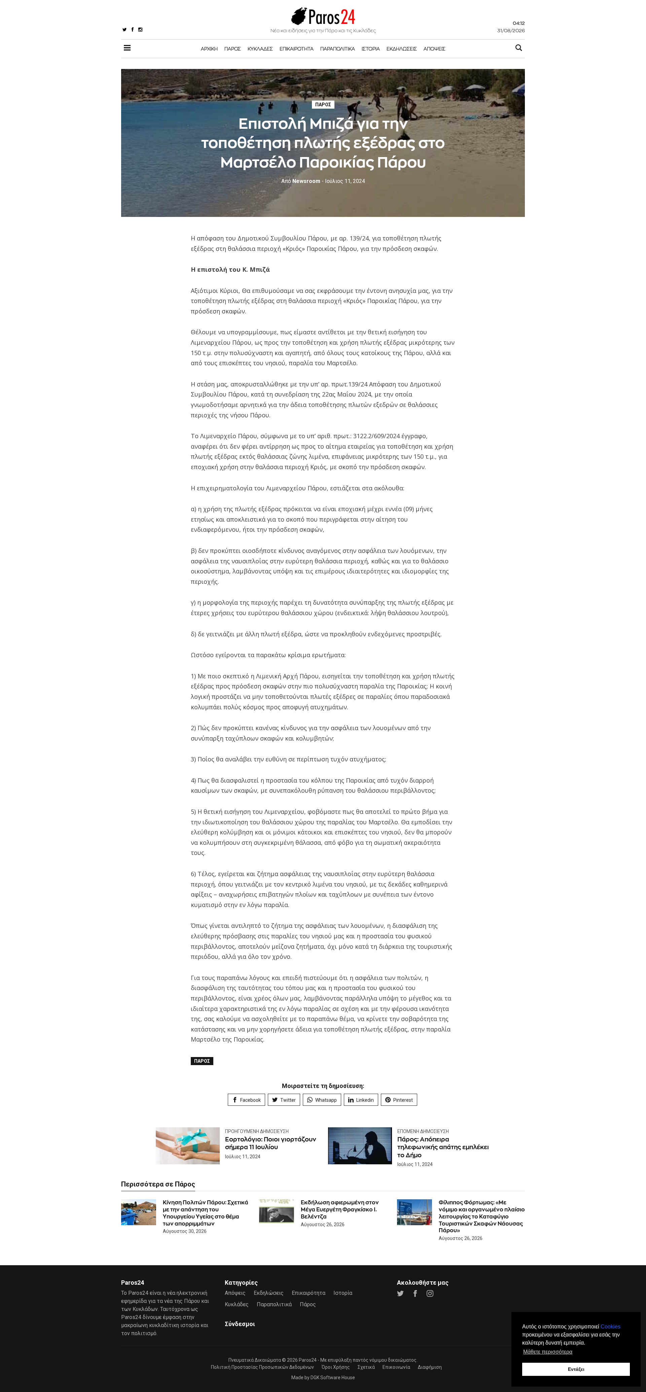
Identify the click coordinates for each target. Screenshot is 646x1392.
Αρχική (209, 48)
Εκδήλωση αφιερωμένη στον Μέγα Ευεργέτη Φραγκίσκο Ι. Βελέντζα (340, 1209)
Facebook (250, 1100)
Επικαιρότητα (297, 48)
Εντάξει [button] (576, 1369)
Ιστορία (371, 48)
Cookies (610, 1326)
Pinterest (403, 1100)
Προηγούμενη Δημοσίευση (257, 1131)
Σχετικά (366, 1367)
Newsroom (300, 181)
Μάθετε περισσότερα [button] (547, 1352)
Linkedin (365, 1100)
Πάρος (232, 48)
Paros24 (308, 1360)
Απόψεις (434, 48)
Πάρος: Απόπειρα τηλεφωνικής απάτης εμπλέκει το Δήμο (443, 1147)
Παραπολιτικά (337, 48)
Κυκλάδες (260, 48)
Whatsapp (326, 1100)
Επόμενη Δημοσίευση (423, 1131)
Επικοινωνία (396, 1367)
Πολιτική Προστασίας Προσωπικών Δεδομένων (262, 1367)
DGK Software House (333, 1377)
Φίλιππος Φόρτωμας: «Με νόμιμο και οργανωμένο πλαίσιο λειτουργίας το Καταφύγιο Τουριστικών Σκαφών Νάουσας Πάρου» (482, 1216)
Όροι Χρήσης (336, 1367)
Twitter (288, 1100)
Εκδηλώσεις (402, 48)
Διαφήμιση (430, 1367)
